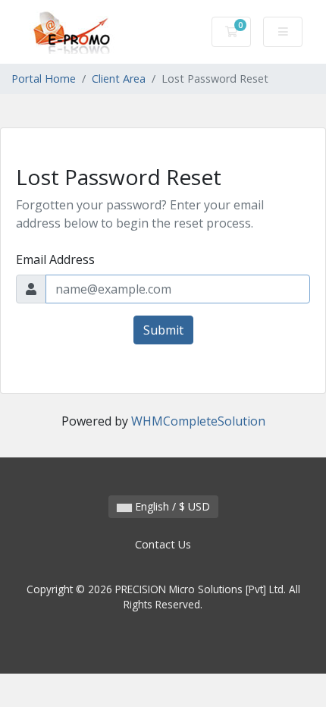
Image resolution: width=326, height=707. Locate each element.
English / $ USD (171, 506)
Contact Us (163, 544)
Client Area (119, 78)
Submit (163, 330)
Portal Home (43, 78)
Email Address (55, 259)
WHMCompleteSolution (198, 421)
